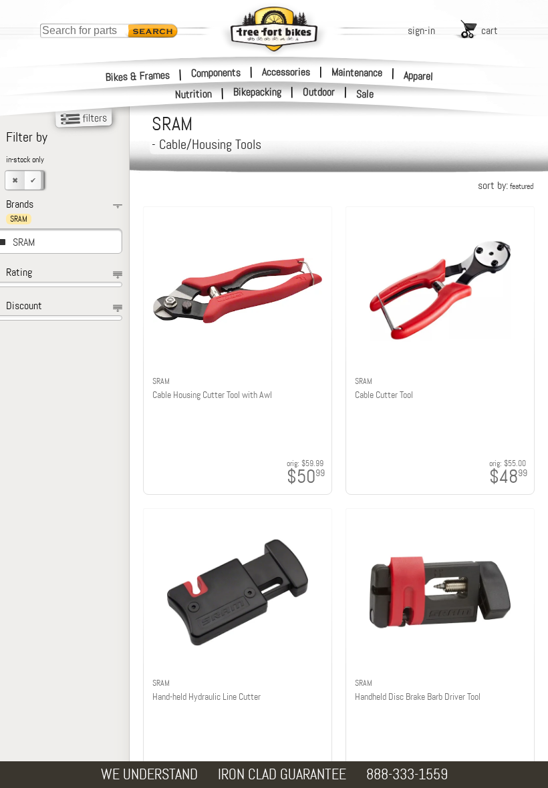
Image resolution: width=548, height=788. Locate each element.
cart (489, 30)
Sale (365, 94)
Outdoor (319, 92)
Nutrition (194, 94)
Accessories (286, 72)
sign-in (421, 30)
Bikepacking (257, 92)
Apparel (419, 75)
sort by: (505, 185)
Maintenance (356, 72)
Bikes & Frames (138, 75)
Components (216, 72)
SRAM (24, 242)
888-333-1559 (407, 774)
